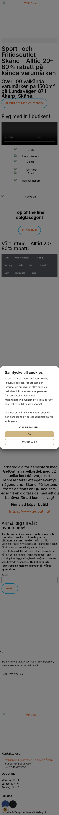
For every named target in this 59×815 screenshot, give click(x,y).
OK (29, 434)
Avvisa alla (29, 442)
